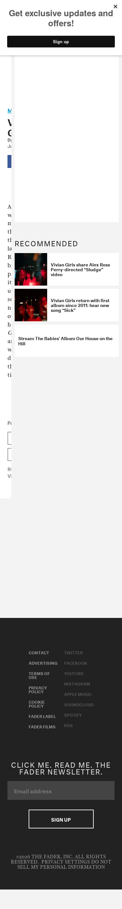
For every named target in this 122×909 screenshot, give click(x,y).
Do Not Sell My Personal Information (64, 864)
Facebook (75, 662)
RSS (68, 725)
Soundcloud (79, 704)
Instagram (77, 683)
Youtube (74, 673)
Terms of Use (39, 675)
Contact (39, 652)
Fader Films (42, 726)
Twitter (73, 652)
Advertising (43, 662)
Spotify (73, 714)
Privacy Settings (65, 862)
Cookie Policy (37, 703)
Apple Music (78, 693)
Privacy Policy (38, 689)
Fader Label (42, 715)
